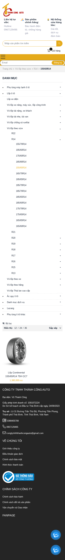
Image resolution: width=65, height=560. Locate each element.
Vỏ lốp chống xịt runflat (18, 122)
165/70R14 (21, 173)
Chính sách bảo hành (12, 497)
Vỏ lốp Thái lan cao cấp (18, 291)
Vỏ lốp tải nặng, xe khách (19, 111)
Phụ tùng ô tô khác (16, 314)
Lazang (10, 308)
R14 (36, 69)
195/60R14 (21, 150)
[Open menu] (3, 57)
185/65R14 (21, 197)
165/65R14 (21, 220)
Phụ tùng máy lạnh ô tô (18, 87)
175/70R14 (21, 209)
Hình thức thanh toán (12, 465)
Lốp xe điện (12, 99)
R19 (13, 244)
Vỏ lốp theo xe (14, 279)
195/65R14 (21, 179)
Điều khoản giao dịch (12, 454)
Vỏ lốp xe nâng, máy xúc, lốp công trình (26, 105)
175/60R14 (21, 156)
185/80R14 (21, 162)
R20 (13, 238)
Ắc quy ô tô (12, 296)
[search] (59, 43)
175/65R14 (21, 214)
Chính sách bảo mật (12, 459)
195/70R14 (21, 185)
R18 (13, 249)
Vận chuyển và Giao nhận (15, 507)
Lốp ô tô (11, 93)
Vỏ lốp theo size (23, 69)
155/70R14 (21, 144)
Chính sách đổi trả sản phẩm (16, 502)
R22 (13, 133)
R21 (13, 232)
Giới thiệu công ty (11, 448)
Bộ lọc (8, 323)
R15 (13, 267)
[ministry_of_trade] (18, 477)
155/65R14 (21, 168)
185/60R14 (21, 203)
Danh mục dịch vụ (15, 302)
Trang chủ (7, 69)
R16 (13, 261)
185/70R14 (21, 191)
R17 (13, 255)
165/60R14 (21, 226)
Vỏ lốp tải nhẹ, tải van (17, 117)
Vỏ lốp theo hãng (15, 285)
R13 (13, 273)
